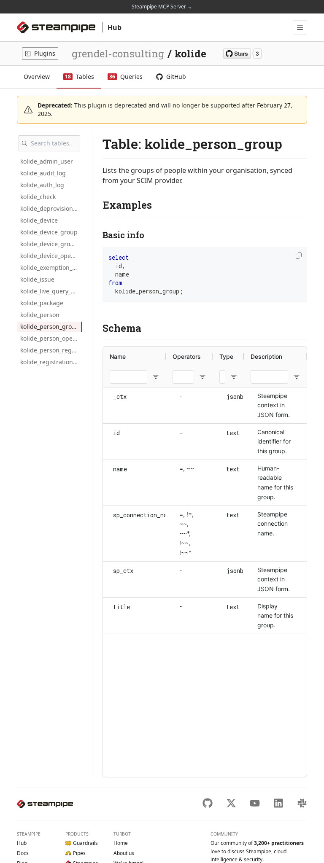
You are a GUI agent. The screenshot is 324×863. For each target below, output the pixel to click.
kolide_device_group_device (51, 244)
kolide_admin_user (46, 161)
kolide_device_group (49, 232)
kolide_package (41, 303)
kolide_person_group (49, 327)
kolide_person (39, 315)
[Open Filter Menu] (155, 377)
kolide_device (39, 220)
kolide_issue (37, 279)
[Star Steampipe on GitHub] (242, 53)
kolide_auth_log (42, 185)
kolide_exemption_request (51, 267)
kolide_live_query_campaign (51, 291)
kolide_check (38, 197)
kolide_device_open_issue (51, 256)
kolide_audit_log (43, 173)
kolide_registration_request (51, 362)
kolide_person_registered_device (51, 350)
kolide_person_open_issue (51, 338)
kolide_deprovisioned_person (51, 208)
